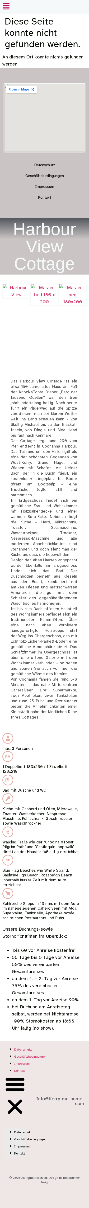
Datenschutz (44, 165)
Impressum (44, 186)
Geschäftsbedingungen (44, 175)
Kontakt (44, 197)
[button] (6, 7)
